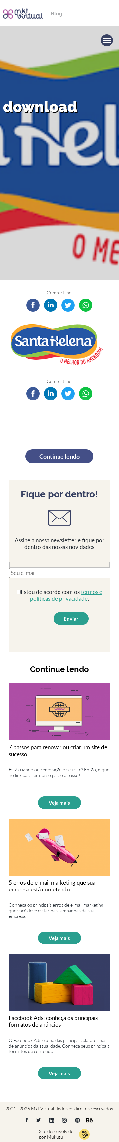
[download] (50, 305)
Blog (56, 14)
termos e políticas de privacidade (66, 595)
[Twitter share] (68, 305)
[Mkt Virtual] (23, 12)
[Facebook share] (33, 305)
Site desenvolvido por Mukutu (56, 1134)
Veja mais (59, 803)
